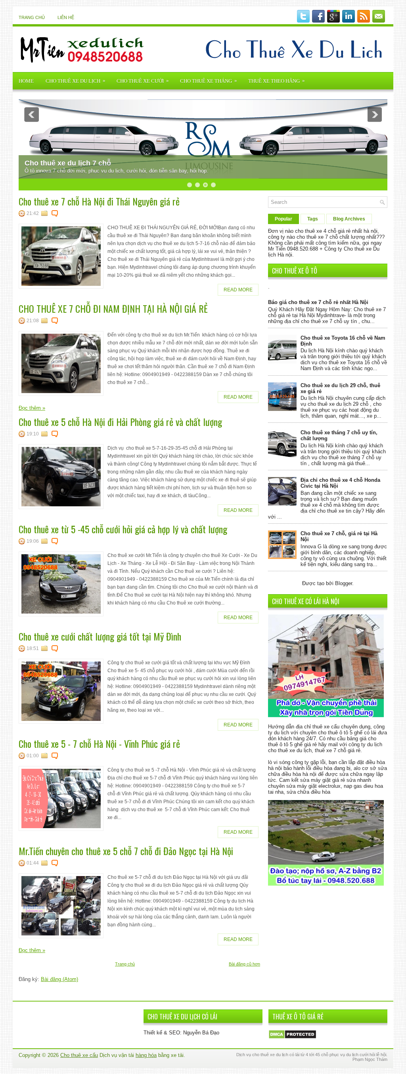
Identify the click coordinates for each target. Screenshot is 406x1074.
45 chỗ (321, 1054)
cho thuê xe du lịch (290, 750)
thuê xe (267, 1054)
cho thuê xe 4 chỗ (315, 231)
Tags (312, 219)
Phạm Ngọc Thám (369, 1059)
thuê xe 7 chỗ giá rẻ (337, 750)
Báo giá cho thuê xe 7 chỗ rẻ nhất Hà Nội (318, 302)
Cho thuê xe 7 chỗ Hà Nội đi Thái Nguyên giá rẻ (99, 201)
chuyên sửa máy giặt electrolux (304, 786)
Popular (283, 219)
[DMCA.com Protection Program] (292, 1037)
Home (26, 81)
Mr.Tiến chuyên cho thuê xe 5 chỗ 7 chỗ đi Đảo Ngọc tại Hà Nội (126, 850)
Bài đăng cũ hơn (244, 964)
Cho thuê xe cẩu (79, 1055)
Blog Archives (349, 219)
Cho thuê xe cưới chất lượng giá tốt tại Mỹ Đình (100, 636)
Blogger (343, 583)
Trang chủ (32, 17)
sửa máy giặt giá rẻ (322, 780)
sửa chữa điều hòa (308, 792)
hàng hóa (146, 1055)
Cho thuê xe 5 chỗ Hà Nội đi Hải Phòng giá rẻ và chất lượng (120, 421)
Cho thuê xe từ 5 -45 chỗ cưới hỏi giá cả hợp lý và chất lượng (123, 529)
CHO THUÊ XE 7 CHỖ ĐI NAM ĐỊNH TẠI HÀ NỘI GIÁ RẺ (113, 308)
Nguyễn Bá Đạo (201, 1033)
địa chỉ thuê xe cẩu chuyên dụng (333, 727)
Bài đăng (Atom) (59, 979)
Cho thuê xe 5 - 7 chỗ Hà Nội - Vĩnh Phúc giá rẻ (99, 743)
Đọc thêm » (32, 408)
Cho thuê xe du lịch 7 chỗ (68, 163)
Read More (238, 290)
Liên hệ (65, 17)
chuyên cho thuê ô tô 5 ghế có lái (338, 733)
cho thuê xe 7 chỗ (317, 237)
